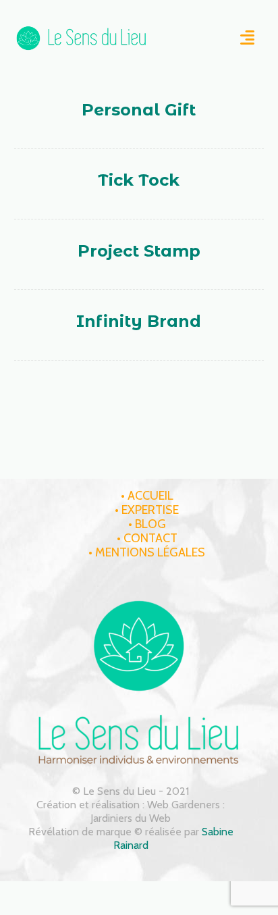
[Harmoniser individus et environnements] (81, 38)
